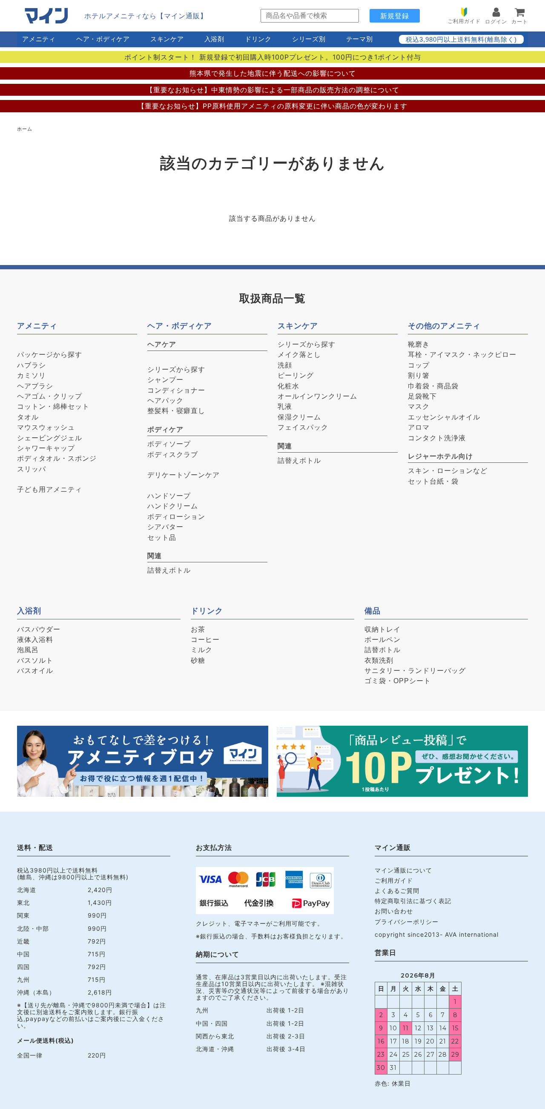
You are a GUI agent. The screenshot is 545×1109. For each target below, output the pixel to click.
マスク (419, 406)
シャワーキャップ (46, 448)
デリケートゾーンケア (183, 475)
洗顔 (285, 365)
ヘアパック (165, 400)
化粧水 (288, 386)
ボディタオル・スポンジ (57, 458)
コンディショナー (176, 390)
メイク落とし (299, 354)
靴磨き (419, 344)
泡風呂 (28, 649)
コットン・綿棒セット (53, 406)
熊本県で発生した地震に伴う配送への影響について (272, 73)
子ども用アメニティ (49, 489)
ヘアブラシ (35, 386)
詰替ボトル (382, 649)
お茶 (198, 629)
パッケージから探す (49, 354)
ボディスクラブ (172, 454)
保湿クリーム (299, 417)
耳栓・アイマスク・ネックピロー (462, 354)
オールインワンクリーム (317, 396)
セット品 (161, 537)
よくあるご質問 (397, 890)
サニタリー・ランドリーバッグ (415, 670)
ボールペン (382, 639)
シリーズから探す (176, 369)
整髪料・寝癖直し (176, 410)
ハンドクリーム (172, 506)
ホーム (24, 129)
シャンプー (165, 379)
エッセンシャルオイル (444, 417)
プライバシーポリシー (407, 921)
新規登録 (394, 15)
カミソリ (31, 375)
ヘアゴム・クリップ (49, 396)
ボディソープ (169, 444)
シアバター (165, 526)
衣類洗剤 (378, 660)
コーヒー (205, 639)
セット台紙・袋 (433, 481)
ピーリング (296, 375)
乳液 (285, 406)
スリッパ (31, 469)
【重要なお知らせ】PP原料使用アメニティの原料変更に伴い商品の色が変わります (272, 106)
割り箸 (419, 375)
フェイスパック (303, 427)
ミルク (201, 649)
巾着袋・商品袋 (433, 386)
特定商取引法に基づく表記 (413, 900)
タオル (28, 417)
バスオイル (35, 670)
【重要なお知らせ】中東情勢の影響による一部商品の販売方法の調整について (272, 90)
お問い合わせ (394, 911)
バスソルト (35, 660)
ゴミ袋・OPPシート (397, 680)
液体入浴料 (35, 639)
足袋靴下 (422, 396)
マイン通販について (403, 870)
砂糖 (198, 660)
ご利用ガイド (394, 880)
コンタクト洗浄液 (437, 438)
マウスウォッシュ (46, 427)
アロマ (419, 427)
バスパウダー (38, 629)
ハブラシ (31, 365)
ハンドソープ (169, 495)
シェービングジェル (49, 438)
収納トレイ (382, 629)
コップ (419, 365)
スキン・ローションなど (448, 470)
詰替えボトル (169, 570)
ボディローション (176, 516)
